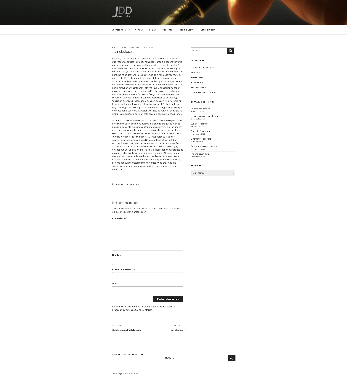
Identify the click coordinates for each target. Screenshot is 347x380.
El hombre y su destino (201, 139)
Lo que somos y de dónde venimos (206, 116)
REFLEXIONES (197, 87)
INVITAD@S (196, 72)
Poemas (152, 30)
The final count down (200, 154)
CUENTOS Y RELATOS (201, 67)
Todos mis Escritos (186, 30)
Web (114, 283)
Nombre (117, 255)
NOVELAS (195, 77)
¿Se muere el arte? (199, 124)
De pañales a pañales (200, 109)
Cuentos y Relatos (121, 30)
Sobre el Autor (208, 30)
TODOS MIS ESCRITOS (127, 184)
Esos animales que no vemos (204, 146)
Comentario (119, 218)
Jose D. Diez (146, 48)
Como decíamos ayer (200, 131)
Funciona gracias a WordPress (125, 373)
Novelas (139, 30)
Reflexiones (166, 30)
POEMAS (195, 82)
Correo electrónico (123, 269)
